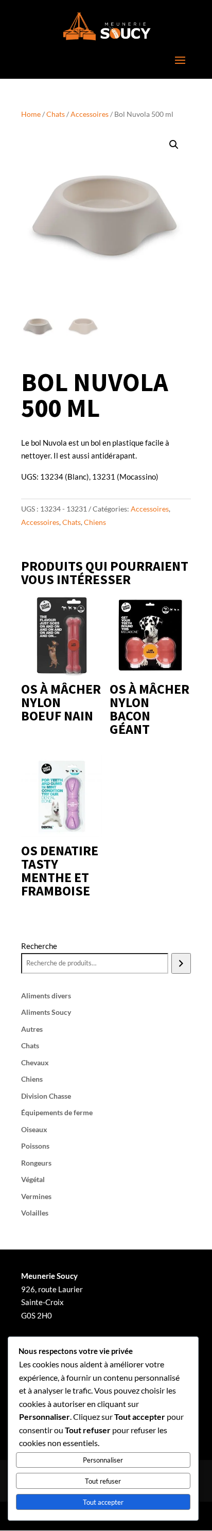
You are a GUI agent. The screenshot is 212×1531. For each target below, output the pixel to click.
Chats (55, 114)
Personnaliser (103, 1460)
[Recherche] (180, 963)
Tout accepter (103, 1502)
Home (31, 114)
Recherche (39, 946)
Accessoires (89, 114)
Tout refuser (103, 1481)
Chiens (95, 522)
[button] (174, 144)
